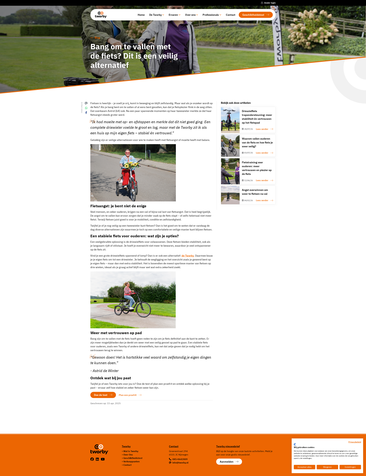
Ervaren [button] (173, 14)
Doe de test (100, 395)
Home (141, 14)
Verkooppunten (131, 461)
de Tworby (188, 255)
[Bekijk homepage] (100, 15)
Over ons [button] (190, 14)
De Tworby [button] (155, 14)
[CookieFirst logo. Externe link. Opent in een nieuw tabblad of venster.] (295, 444)
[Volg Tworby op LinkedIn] (98, 459)
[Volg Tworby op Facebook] (92, 459)
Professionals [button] (211, 14)
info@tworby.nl (180, 462)
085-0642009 (180, 459)
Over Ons (128, 454)
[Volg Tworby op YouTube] (103, 459)
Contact (230, 14)
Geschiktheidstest (253, 14)
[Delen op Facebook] (86, 113)
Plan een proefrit (128, 395)
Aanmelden (226, 461)
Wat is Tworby (130, 451)
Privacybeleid (354, 442)
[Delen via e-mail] (86, 103)
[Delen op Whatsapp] (86, 108)
